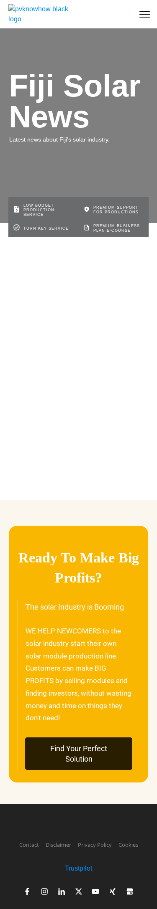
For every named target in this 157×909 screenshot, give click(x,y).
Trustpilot (78, 868)
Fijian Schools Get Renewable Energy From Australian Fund (66, 369)
